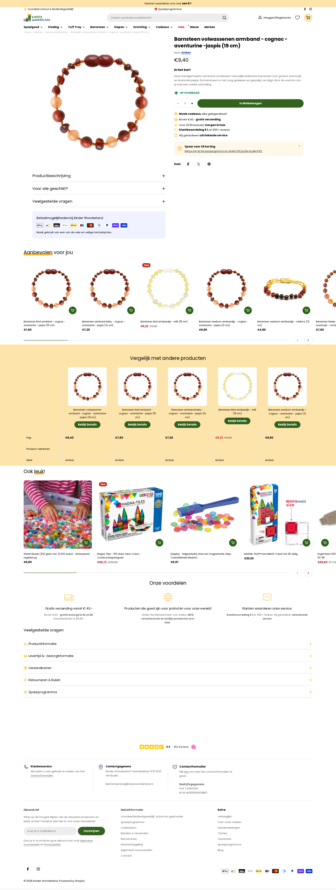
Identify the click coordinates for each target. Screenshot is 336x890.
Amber (186, 52)
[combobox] (168, 17)
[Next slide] (308, 340)
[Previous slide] (297, 340)
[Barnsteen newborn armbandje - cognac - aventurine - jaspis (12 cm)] (226, 288)
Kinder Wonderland (45, 881)
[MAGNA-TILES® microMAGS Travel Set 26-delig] (278, 514)
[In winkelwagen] (72, 310)
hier (186, 771)
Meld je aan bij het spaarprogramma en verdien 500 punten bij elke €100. (223, 151)
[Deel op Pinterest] (209, 164)
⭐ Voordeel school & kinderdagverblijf (49, 9)
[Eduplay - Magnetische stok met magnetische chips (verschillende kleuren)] (205, 514)
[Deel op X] (198, 164)
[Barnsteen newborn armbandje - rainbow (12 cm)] (284, 288)
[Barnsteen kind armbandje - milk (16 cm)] (168, 288)
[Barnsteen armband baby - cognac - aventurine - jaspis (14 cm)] (109, 288)
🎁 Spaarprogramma (168, 9)
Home (27, 32)
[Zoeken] (224, 18)
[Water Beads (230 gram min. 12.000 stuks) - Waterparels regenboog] (58, 514)
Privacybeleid (52, 844)
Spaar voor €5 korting (200, 146)
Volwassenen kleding (56, 32)
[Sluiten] (299, 146)
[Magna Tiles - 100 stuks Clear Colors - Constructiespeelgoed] (131, 514)
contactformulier (42, 775)
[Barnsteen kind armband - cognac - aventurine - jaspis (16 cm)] (51, 288)
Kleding (38, 32)
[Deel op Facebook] (188, 164)
